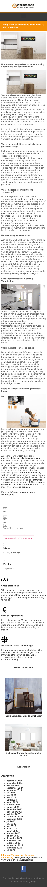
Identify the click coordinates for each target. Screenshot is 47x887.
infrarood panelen (21, 487)
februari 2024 (13, 804)
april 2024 (12, 799)
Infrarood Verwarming (12, 855)
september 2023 (15, 816)
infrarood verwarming (30, 472)
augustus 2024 (14, 790)
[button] (23, 16)
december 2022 (14, 838)
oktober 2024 (13, 785)
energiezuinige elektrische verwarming (20, 458)
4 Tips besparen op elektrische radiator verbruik (23, 483)
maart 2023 (12, 831)
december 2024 (14, 780)
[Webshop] (4, 560)
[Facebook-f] (24, 869)
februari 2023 (13, 833)
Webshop (7, 564)
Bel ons (6, 548)
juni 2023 (11, 823)
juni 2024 (11, 795)
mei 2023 (11, 826)
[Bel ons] (4, 544)
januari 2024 (13, 807)
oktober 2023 (13, 814)
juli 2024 (11, 792)
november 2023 (14, 811)
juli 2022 (11, 850)
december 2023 (14, 809)
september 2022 (15, 845)
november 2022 (14, 840)
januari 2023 (13, 835)
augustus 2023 (14, 819)
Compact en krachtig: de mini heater (23, 716)
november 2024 (15, 783)
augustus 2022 (14, 847)
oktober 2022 (13, 843)
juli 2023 (11, 821)
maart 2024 (12, 802)
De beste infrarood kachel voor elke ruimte (23, 754)
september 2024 (15, 788)
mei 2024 (11, 797)
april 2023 (12, 828)
